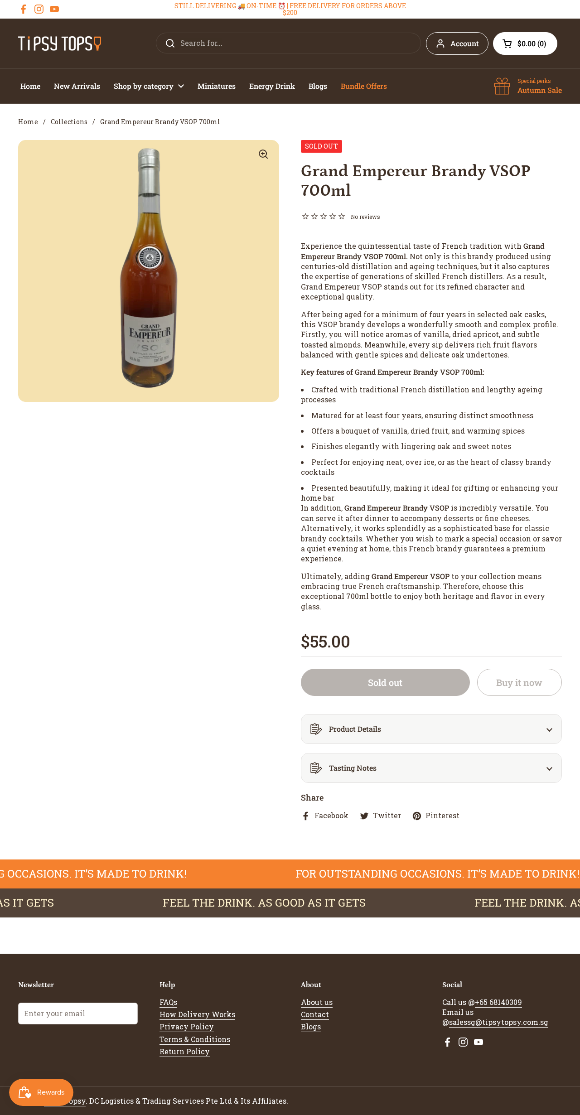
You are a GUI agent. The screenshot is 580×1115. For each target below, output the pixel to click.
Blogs (311, 1026)
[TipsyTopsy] (59, 43)
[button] (525, 43)
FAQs (168, 1002)
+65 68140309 (498, 1002)
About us (317, 1002)
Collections (69, 121)
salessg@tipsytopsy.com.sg (498, 1022)
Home (28, 121)
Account (464, 43)
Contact (315, 1014)
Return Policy (185, 1051)
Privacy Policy (187, 1026)
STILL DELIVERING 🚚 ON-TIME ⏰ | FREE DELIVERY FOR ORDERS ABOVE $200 (290, 9)
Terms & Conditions (195, 1039)
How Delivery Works (197, 1014)
